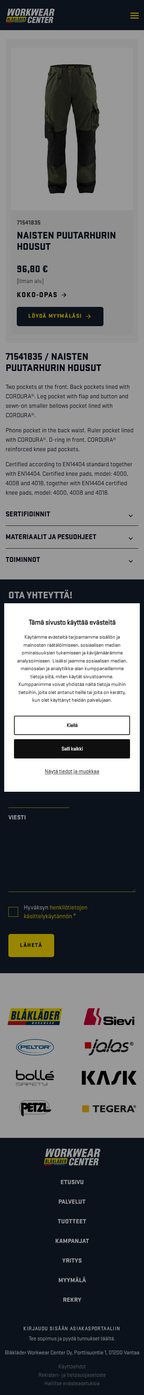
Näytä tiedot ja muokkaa (72, 771)
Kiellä (72, 725)
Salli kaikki (72, 748)
